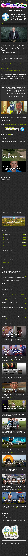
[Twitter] (3, 1)
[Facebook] (1, 1)
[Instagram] (5, 1)
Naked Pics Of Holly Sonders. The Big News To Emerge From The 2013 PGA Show (13, 334)
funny (5, 43)
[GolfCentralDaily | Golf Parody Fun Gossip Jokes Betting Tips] (14, 8)
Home (2, 43)
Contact (20, 549)
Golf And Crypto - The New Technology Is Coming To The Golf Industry (13, 444)
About (8, 551)
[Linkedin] (10, 1)
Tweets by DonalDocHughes (7, 262)
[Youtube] (7, 1)
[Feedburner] (12, 1)
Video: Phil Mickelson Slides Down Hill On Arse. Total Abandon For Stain (13, 157)
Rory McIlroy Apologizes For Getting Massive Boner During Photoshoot (12, 426)
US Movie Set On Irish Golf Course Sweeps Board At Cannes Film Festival (13, 463)
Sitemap (20, 551)
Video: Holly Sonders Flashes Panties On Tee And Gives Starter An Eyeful (13, 408)
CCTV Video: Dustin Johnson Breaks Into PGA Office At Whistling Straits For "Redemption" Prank (13, 168)
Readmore (15, 342)
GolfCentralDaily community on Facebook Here (15, 124)
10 (4, 497)
